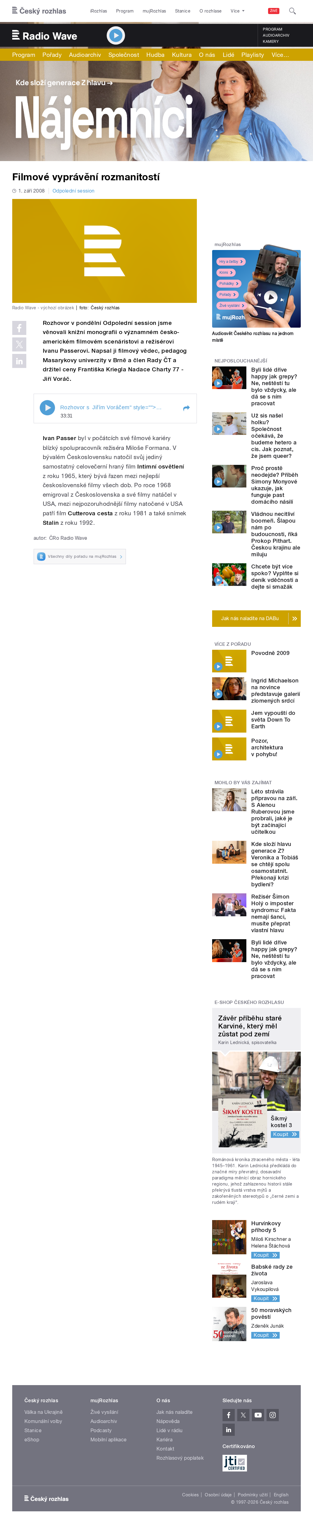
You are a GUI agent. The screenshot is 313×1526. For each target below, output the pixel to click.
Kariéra (164, 1440)
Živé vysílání (229, 305)
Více (280, 54)
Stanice (182, 11)
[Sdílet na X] (19, 344)
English (281, 1494)
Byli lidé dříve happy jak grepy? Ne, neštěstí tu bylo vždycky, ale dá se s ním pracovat (274, 386)
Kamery (271, 41)
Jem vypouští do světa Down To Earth (273, 720)
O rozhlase (211, 11)
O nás (207, 54)
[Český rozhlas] (39, 11)
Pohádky (226, 283)
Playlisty (252, 54)
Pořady (52, 54)
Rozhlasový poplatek (180, 1458)
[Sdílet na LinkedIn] (19, 361)
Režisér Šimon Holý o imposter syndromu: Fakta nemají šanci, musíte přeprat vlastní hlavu (273, 913)
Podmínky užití (253, 1494)
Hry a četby (228, 261)
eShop (31, 1440)
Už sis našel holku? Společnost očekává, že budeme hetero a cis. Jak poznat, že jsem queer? (273, 435)
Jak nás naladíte (174, 1412)
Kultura (182, 54)
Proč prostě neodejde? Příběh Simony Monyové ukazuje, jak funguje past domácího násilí (274, 485)
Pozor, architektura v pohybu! (267, 747)
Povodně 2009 (270, 653)
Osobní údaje (218, 1494)
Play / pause (47, 407)
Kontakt (165, 1449)
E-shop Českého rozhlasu (249, 1002)
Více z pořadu (233, 644)
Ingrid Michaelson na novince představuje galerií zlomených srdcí (275, 690)
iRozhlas (98, 11)
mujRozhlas (154, 11)
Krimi (223, 272)
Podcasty (101, 1430)
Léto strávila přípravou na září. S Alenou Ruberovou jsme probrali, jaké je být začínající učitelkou (274, 811)
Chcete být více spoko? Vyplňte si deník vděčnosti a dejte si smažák (274, 576)
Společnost (124, 54)
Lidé (228, 54)
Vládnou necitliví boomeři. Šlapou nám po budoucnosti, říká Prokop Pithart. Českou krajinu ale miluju (275, 534)
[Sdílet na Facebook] (19, 328)
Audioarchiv (276, 35)
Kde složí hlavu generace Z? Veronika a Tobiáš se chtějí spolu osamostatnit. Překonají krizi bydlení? (274, 864)
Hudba (155, 54)
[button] (186, 408)
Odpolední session (74, 191)
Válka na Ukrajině (43, 1412)
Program (125, 11)
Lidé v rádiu (169, 1430)
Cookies (190, 1494)
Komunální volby (43, 1421)
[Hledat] (292, 11)
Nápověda (168, 1421)
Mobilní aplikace (108, 1440)
